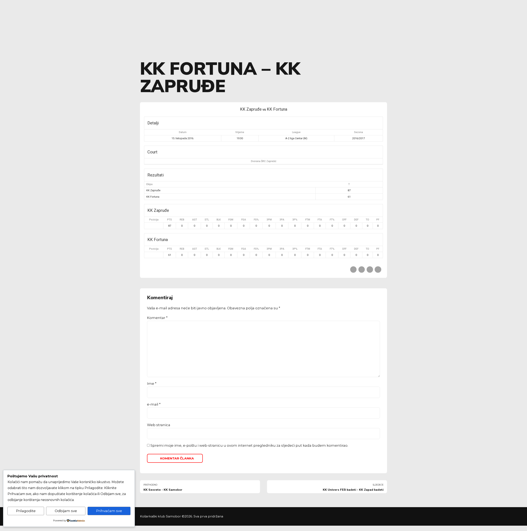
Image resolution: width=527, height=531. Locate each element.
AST (194, 219)
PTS (169, 219)
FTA (320, 219)
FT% (332, 219)
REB (182, 219)
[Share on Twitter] (361, 269)
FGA (243, 219)
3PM (269, 219)
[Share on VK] (378, 269)
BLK (219, 219)
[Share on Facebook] (353, 269)
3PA (282, 219)
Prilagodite (26, 511)
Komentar (157, 318)
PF (377, 219)
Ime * (151, 383)
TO (367, 219)
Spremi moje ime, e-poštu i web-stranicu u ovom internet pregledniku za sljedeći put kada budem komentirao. (249, 445)
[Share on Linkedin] (370, 269)
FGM (230, 219)
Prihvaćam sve (109, 511)
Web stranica (158, 425)
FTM (307, 219)
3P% (294, 219)
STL (207, 219)
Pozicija (154, 219)
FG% (256, 219)
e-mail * (154, 404)
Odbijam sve (66, 511)
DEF (356, 219)
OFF (344, 219)
